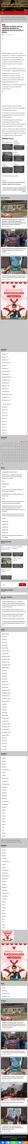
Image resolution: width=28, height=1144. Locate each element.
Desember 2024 (6, 690)
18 (2, 457)
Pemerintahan (5, 394)
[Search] (25, 13)
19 (6, 457)
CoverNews (23, 1137)
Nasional (4, 385)
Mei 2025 (4, 676)
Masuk (3, 987)
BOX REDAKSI (5, 484)
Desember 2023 (6, 724)
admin (4, 34)
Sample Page (5, 521)
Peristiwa (4, 400)
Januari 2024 (5, 721)
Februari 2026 (5, 650)
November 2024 (6, 693)
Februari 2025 (5, 684)
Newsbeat (4, 388)
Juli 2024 (4, 704)
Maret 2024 (5, 715)
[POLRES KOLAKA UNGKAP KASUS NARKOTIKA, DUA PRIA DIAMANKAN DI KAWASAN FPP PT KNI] (14, 1115)
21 (14, 457)
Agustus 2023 (5, 735)
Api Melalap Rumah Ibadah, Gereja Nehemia (13, 618)
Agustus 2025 (5, 667)
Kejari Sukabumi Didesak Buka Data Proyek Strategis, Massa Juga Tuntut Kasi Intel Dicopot (14, 250)
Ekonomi (4, 359)
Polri (3, 410)
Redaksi (4, 518)
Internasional (5, 371)
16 (21, 454)
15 (17, 454)
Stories (4, 421)
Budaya (4, 354)
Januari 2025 (5, 687)
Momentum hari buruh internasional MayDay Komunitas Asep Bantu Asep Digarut (13, 502)
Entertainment (6, 362)
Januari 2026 (5, 653)
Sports (3, 418)
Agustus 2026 (5, 634)
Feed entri (4, 990)
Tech (3, 424)
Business (4, 357)
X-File (3, 433)
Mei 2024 (4, 709)
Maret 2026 (5, 648)
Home (3, 498)
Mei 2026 (4, 642)
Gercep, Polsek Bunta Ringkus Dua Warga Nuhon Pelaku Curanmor (12, 490)
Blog (3, 481)
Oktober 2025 (5, 662)
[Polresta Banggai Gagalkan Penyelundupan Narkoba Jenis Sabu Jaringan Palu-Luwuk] (14, 265)
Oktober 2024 (5, 695)
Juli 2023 (4, 738)
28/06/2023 (9, 34)
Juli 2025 (4, 670)
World (3, 430)
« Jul (2, 463)
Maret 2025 (5, 681)
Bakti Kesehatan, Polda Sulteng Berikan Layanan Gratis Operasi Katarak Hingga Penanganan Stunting (12, 476)
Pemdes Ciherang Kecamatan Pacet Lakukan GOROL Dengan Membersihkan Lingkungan (13, 514)
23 (21, 457)
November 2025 (6, 659)
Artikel (3, 24)
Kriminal (4, 382)
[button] (2, 13)
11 (2, 454)
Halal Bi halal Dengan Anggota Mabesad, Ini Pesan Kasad (13, 494)
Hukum (4, 368)
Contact (4, 486)
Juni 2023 (4, 740)
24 (25, 457)
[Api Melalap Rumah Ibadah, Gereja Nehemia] (14, 1091)
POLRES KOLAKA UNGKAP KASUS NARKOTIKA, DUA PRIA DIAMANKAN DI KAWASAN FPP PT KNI (14, 623)
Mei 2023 (4, 743)
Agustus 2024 (5, 701)
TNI (3, 427)
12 (6, 454)
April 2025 (4, 679)
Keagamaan (5, 374)
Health (3, 365)
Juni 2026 (4, 639)
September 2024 (6, 698)
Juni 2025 (4, 673)
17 (25, 454)
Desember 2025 (6, 656)
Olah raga (4, 391)
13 (10, 454)
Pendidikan (5, 397)
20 (10, 457)
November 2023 (6, 726)
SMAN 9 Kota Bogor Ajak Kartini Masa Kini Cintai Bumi (12, 536)
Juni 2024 (4, 707)
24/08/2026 (9, 226)
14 (14, 454)
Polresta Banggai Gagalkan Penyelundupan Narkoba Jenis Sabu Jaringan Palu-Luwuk (13, 615)
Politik (3, 407)
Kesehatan (4, 380)
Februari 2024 (5, 718)
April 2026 (4, 645)
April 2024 (4, 712)
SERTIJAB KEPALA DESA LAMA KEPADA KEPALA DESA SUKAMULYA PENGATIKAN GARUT (14, 189)
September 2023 (6, 732)
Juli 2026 (4, 636)
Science (4, 412)
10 (25, 451)
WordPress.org (6, 996)
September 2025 (6, 664)
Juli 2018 (4, 746)
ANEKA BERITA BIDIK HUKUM (9, 472)
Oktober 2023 (5, 729)
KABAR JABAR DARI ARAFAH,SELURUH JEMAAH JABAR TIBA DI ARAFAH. (13, 182)
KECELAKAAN (5, 377)
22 (17, 457)
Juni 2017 (4, 749)
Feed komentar (6, 993)
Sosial (3, 415)
